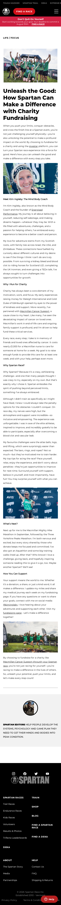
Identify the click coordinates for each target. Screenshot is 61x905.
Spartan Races (13, 797)
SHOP (35, 806)
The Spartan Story (13, 866)
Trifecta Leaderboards (15, 837)
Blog (35, 816)
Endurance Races (12, 810)
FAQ (34, 873)
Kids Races (9, 817)
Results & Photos (12, 831)
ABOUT (7, 860)
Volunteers (9, 824)
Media (6, 873)
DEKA (44, 3)
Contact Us (38, 866)
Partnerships (10, 880)
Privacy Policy (9, 900)
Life (5, 38)
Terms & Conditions (34, 900)
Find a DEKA (40, 836)
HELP (35, 860)
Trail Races (9, 804)
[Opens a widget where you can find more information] (49, 899)
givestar (33, 146)
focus (15, 38)
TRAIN (35, 797)
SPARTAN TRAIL (30, 3)
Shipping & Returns (42, 880)
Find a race (24, 11)
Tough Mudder (11, 3)
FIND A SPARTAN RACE (42, 826)
